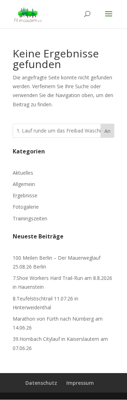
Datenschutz (41, 382)
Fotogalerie (26, 206)
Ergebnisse (25, 195)
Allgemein (24, 184)
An (107, 131)
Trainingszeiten (30, 218)
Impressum (80, 382)
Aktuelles (23, 172)
